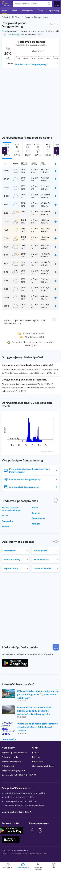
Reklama (36, 757)
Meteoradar (10, 550)
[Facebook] (32, 833)
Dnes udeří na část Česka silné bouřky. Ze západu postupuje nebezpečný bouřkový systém (34, 711)
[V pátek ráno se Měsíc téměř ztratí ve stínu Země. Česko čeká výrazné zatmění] (8, 734)
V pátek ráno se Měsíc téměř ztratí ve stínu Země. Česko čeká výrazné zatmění (37, 727)
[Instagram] (40, 833)
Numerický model (43, 568)
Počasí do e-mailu (10, 757)
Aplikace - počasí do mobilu (14, 752)
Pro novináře (37, 761)
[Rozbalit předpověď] (55, 164)
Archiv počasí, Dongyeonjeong (24, 487)
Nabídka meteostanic (11, 761)
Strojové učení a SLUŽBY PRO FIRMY (17, 775)
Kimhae (5, 526)
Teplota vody (53, 10)
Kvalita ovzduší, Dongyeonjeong (25, 479)
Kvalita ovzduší (41, 559)
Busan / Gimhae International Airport (12, 508)
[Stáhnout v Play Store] (11, 830)
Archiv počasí (41, 550)
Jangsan (36, 513)
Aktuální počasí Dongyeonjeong (30, 64)
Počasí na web (8, 766)
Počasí (4, 10)
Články (40, 10)
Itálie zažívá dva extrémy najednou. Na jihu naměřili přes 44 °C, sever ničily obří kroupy (38, 694)
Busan (27, 17)
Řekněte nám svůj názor (38, 854)
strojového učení (16, 34)
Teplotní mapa (11, 568)
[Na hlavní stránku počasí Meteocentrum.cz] (6, 3)
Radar (14, 10)
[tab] (17, 150)
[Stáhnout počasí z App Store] (15, 663)
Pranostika (17, 342)
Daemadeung (38, 518)
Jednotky (51, 24)
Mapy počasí (27, 10)
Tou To (5, 515)
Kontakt (35, 752)
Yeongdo (36, 523)
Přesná (5, 31)
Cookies (5, 854)
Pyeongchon (8, 521)
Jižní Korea (16, 17)
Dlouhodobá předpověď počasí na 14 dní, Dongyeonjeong (29, 470)
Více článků (8, 739)
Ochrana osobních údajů (42, 766)
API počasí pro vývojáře (12, 770)
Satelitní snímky (12, 559)
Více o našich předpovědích (15, 812)
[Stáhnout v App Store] (11, 839)
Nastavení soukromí (19, 854)
